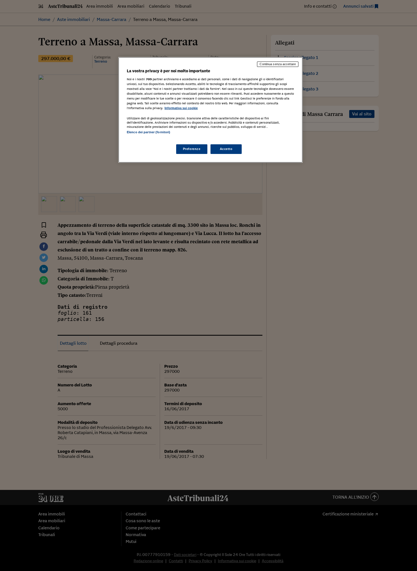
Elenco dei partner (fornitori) (148, 132)
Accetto (226, 149)
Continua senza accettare (278, 64)
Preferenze (192, 149)
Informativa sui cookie (181, 108)
